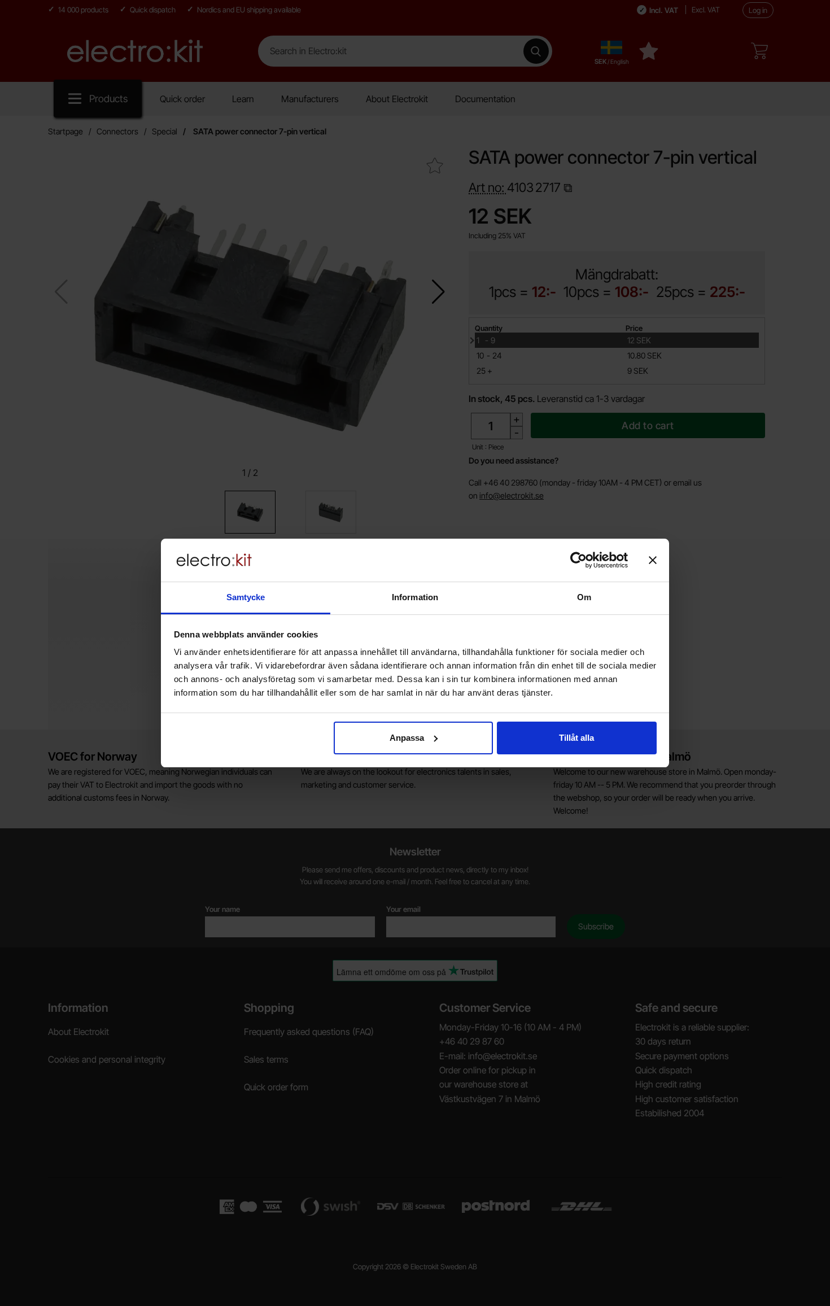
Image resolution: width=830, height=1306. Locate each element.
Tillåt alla (576, 737)
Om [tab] (584, 597)
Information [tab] (415, 597)
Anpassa (407, 737)
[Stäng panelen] (653, 560)
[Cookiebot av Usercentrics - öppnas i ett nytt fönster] (578, 560)
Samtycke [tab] (245, 597)
